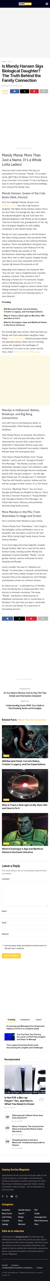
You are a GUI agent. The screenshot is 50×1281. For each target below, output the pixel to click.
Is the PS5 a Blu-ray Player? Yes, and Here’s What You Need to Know (19, 1101)
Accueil (4, 1265)
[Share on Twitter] (24, 91)
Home (4, 62)
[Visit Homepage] (25, 4)
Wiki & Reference (41, 1221)
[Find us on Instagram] (16, 1196)
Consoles (5, 1221)
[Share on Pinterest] (34, 91)
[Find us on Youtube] (12, 1196)
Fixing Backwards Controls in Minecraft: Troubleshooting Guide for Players (28, 1142)
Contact (39, 1268)
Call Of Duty (7, 1217)
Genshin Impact (24, 1210)
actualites (6, 1210)
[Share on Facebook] (14, 91)
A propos (14, 1265)
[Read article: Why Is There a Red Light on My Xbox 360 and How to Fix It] (25, 785)
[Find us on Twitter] (7, 1196)
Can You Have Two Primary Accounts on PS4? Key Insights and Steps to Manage (31, 1036)
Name (5, 911)
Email (5, 922)
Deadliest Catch (9, 205)
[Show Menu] (47, 4)
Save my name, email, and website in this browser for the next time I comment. (25, 947)
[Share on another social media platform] (43, 91)
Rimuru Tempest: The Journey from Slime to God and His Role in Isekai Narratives (28, 1128)
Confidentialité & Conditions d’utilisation (17, 1268)
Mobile (21, 1217)
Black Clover (7, 1213)
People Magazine (16, 338)
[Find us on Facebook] (2, 1196)
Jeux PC (21, 1213)
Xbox (36, 1224)
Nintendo (21, 1224)
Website (5, 934)
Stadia (37, 1213)
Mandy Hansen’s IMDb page (26, 352)
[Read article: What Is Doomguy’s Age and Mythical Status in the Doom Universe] (25, 829)
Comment (6, 879)
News (10, 62)
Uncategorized (40, 1217)
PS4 (35, 1210)
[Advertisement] (25, 33)
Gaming (5, 1224)
